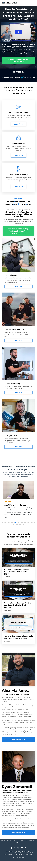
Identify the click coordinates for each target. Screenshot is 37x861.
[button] (2, 522)
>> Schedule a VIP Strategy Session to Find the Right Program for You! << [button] (18, 231)
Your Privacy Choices (19, 854)
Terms (12, 852)
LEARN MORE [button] (18, 286)
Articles (29, 851)
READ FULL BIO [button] (18, 739)
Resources (7, 852)
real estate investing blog (12, 540)
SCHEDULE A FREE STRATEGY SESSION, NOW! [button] (18, 60)
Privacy (16, 852)
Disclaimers (22, 852)
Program (24, 851)
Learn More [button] (18, 124)
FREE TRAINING (9, 851)
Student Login (29, 854)
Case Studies (17, 851)
